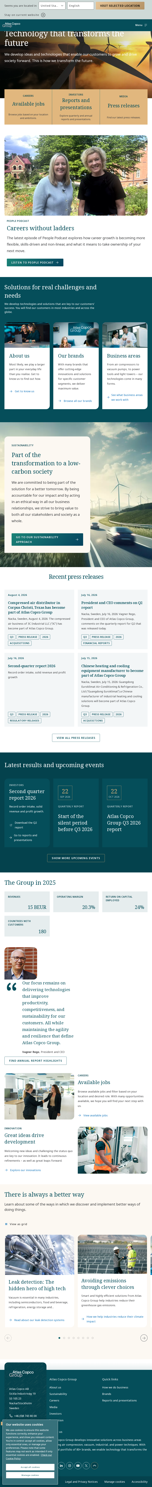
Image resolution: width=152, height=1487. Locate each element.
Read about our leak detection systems (39, 1320)
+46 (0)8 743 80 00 (25, 1416)
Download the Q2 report (26, 825)
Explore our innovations (25, 1170)
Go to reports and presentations (25, 837)
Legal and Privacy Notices (81, 1481)
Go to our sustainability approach (37, 539)
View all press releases (76, 738)
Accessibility (140, 1481)
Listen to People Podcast (32, 262)
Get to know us (24, 391)
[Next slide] (144, 1338)
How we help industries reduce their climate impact (115, 1319)
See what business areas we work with (127, 397)
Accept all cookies (30, 1467)
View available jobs (95, 1115)
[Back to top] (94, 1465)
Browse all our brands (78, 401)
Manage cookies (114, 1481)
